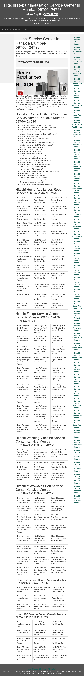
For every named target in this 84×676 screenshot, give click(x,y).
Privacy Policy (52, 669)
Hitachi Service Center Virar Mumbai (77, 326)
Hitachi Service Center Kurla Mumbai (77, 443)
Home (25, 29)
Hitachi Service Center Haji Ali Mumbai (77, 143)
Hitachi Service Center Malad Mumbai (77, 235)
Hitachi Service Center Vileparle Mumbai (77, 200)
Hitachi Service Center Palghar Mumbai (77, 379)
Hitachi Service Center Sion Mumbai (77, 499)
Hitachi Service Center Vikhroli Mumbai (77, 454)
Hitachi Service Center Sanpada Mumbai (77, 391)
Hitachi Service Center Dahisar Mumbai (77, 270)
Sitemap (35, 669)
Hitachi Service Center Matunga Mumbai (77, 93)
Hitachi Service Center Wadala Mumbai (77, 478)
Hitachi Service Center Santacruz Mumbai (77, 71)
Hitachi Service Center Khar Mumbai (77, 50)
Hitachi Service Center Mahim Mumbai (77, 82)
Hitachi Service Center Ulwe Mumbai (77, 433)
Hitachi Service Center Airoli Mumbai (77, 346)
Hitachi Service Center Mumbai (77, 40)
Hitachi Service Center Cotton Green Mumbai (77, 188)
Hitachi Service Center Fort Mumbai (77, 489)
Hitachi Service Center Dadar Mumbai (77, 104)
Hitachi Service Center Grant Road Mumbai (77, 123)
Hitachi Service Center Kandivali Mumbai (77, 246)
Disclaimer (42, 669)
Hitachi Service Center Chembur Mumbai (77, 466)
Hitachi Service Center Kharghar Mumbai (77, 282)
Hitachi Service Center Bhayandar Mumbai (77, 294)
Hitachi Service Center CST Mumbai (77, 177)
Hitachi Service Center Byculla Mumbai (77, 154)
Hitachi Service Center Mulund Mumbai (77, 315)
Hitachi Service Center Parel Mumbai (77, 133)
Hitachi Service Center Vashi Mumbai (77, 356)
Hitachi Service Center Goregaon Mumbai (77, 224)
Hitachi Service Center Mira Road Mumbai (77, 305)
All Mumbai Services (11, 29)
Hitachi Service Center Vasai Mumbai (77, 336)
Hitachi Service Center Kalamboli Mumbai (77, 403)
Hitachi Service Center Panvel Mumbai (77, 414)
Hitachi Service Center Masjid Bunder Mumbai (77, 166)
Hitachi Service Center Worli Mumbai (77, 114)
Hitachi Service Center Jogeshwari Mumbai (77, 212)
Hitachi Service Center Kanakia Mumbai (77, 367)
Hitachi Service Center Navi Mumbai (77, 424)
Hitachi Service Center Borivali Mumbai (77, 258)
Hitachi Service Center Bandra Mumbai (77, 60)
